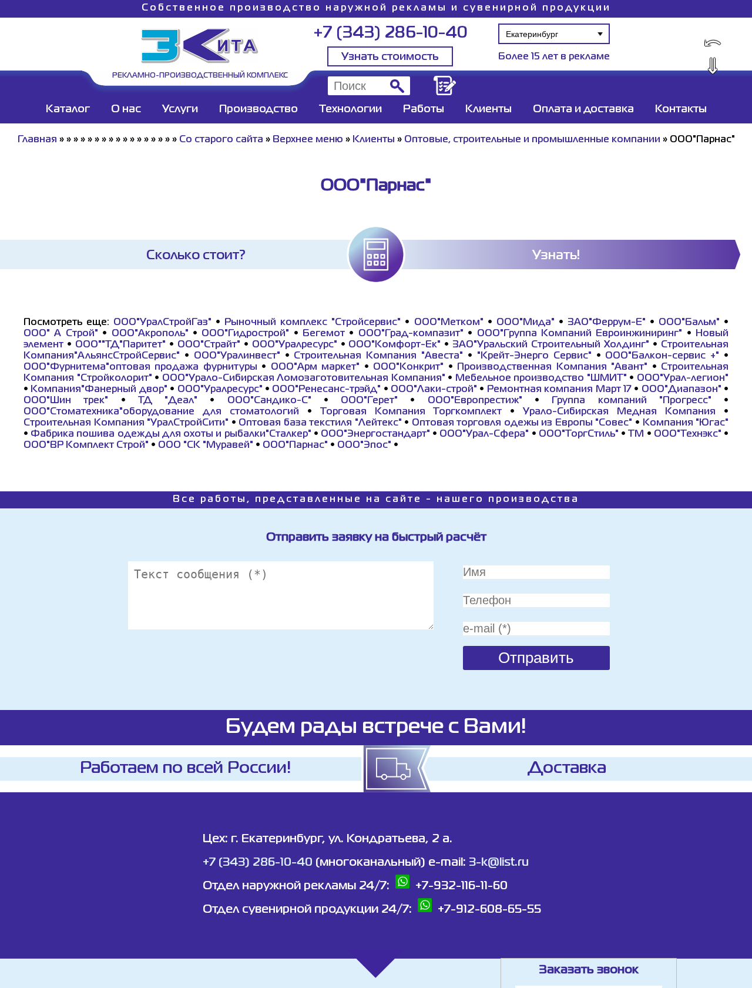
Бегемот (324, 334)
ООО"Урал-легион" (682, 378)
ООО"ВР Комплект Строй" (86, 445)
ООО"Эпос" (364, 445)
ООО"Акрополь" (150, 334)
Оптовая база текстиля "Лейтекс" (320, 423)
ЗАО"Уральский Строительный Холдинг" (550, 345)
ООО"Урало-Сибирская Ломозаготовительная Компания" (303, 378)
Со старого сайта (221, 140)
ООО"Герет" (369, 401)
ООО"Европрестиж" (475, 401)
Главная (37, 140)
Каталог (68, 109)
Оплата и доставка (583, 109)
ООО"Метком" (449, 323)
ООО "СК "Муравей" (205, 445)
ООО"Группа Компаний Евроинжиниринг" (580, 334)
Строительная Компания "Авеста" (378, 356)
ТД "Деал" (167, 401)
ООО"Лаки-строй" (434, 390)
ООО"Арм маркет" (315, 367)
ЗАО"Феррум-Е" (607, 323)
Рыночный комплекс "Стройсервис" (312, 323)
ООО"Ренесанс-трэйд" (326, 390)
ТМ (636, 434)
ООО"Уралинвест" (237, 356)
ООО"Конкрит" (408, 367)
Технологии (350, 109)
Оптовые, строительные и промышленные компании (532, 140)
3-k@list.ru (499, 863)
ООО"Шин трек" (66, 401)
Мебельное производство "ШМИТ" (541, 378)
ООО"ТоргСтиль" (579, 434)
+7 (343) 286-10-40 (390, 33)
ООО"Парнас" (295, 445)
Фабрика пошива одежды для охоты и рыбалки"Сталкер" (171, 434)
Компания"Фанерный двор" (99, 390)
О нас (126, 109)
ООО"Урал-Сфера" (484, 434)
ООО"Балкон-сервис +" (662, 356)
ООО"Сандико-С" (269, 401)
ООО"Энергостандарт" (375, 434)
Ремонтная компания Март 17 (559, 390)
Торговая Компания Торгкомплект (411, 412)
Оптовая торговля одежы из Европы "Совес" (522, 423)
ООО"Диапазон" (681, 390)
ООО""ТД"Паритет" (120, 345)
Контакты (681, 109)
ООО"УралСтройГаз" (162, 323)
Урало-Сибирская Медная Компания (619, 412)
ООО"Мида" (525, 323)
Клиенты (488, 109)
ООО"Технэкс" (687, 434)
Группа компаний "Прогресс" (631, 401)
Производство (258, 109)
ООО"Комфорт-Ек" (394, 345)
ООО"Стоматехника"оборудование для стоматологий (161, 412)
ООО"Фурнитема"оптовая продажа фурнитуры (140, 367)
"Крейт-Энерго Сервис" (534, 356)
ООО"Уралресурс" (294, 345)
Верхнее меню (308, 140)
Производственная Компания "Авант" (552, 367)
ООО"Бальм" (689, 323)
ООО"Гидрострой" (245, 334)
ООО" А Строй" (61, 334)
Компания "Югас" (686, 423)
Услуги (180, 109)
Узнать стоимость (390, 57)
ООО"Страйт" (208, 345)
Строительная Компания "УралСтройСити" (126, 423)
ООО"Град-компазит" (411, 334)
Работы (423, 109)
